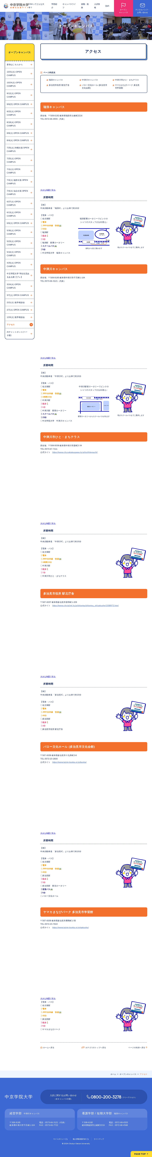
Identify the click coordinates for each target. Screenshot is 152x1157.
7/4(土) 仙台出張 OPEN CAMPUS (17, 192)
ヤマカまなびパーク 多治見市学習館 (127, 86)
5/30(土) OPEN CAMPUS (14, 232)
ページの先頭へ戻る (136, 1048)
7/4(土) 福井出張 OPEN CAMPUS (17, 182)
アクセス (11, 325)
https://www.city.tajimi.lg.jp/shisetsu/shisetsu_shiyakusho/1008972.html (85, 606)
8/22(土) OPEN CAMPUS (14, 113)
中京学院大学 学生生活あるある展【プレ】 (18, 275)
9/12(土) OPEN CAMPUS (14, 95)
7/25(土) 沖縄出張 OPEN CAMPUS (18, 149)
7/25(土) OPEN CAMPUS (14, 160)
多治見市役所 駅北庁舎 (59, 85)
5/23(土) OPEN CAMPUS (14, 243)
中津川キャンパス (90, 80)
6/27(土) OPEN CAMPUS (14, 203)
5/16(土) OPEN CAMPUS (14, 254)
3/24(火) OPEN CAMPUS (14, 286)
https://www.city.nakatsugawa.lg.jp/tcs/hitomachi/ (75, 452)
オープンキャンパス (19, 52)
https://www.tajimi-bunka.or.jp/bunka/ (69, 762)
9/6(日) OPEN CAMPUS (18, 104)
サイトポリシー (59, 1139)
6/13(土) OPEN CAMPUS (14, 214)
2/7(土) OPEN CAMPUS (18, 310)
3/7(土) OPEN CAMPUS (18, 295)
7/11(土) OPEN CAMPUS (13, 171)
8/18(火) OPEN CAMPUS (14, 124)
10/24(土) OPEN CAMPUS (14, 84)
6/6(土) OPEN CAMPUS (18, 223)
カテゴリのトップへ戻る (95, 1048)
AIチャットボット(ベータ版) (17, 333)
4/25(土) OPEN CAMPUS (14, 264)
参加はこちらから (15, 65)
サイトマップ (99, 1139)
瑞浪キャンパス (56, 80)
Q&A (107, 6)
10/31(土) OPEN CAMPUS (14, 73)
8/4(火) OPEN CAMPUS (18, 140)
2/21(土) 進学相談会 (16, 302)
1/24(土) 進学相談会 (16, 317)
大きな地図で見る (48, 190)
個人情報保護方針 (79, 1139)
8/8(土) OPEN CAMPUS (18, 133)
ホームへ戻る (48, 1048)
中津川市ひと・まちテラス (127, 80)
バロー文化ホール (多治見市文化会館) (94, 86)
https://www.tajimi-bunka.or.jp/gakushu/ (70, 928)
